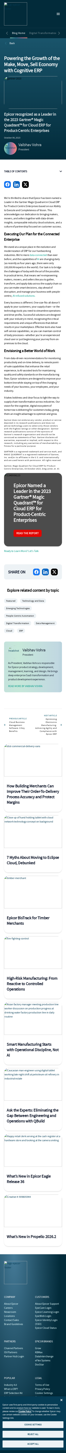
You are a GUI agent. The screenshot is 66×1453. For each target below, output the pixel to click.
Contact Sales (11, 1320)
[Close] (61, 1400)
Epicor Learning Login (47, 1312)
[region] (33, 1423)
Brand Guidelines (13, 1324)
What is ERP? (11, 1389)
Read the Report (27, 533)
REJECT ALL (33, 1434)
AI (38, 259)
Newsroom (10, 1312)
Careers (8, 1308)
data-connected (38, 255)
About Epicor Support (47, 1304)
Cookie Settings (44, 1393)
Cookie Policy (25, 1411)
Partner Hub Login (14, 1356)
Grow (38, 1348)
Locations (9, 1316)
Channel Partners (13, 1348)
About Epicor (11, 1304)
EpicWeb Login (43, 1316)
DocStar (39, 1364)
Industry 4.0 (10, 1385)
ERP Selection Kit (13, 1393)
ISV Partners (10, 1352)
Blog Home (18, 33)
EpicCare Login (43, 1308)
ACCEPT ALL (32, 1443)
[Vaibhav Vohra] (10, 148)
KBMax (38, 1352)
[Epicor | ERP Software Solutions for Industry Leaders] (15, 13)
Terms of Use (42, 1385)
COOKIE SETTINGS (33, 1424)
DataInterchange (44, 1356)
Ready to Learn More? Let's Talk (21, 551)
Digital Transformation (43, 33)
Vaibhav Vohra (29, 144)
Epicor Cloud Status (46, 1328)
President (23, 149)
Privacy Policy (42, 1389)
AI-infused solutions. (23, 296)
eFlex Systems (42, 1360)
